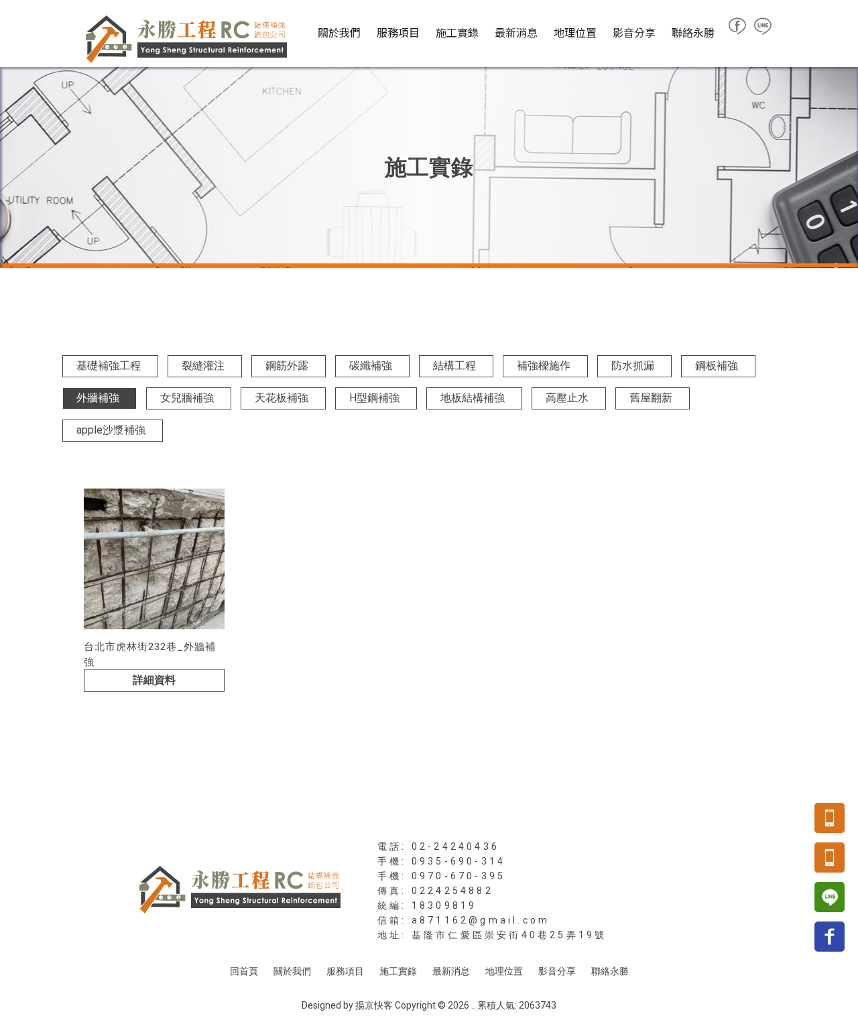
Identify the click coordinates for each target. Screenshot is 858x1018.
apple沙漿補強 (110, 430)
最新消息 (516, 32)
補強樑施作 (543, 365)
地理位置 (575, 32)
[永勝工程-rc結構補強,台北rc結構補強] (186, 40)
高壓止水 (567, 397)
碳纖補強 (370, 365)
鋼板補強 (716, 365)
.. (473, 1005)
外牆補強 (97, 397)
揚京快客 (374, 1005)
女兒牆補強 (187, 397)
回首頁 (244, 971)
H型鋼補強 (374, 397)
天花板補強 (281, 397)
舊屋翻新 (650, 397)
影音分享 (634, 32)
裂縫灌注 (203, 365)
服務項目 (398, 32)
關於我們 (339, 32)
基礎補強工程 (108, 365)
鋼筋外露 (286, 365)
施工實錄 (457, 32)
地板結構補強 (472, 397)
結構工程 (454, 365)
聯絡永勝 (693, 32)
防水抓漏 (632, 365)
